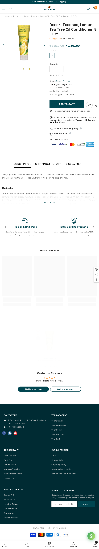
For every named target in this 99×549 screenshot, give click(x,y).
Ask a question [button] (65, 389)
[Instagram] (10, 433)
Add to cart (67, 104)
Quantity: (54, 64)
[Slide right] (93, 227)
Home (7, 16)
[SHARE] (95, 105)
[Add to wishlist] (38, 332)
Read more (49, 202)
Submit (86, 504)
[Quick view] (38, 338)
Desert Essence (63, 81)
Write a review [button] (33, 389)
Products (17, 16)
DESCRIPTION (22, 164)
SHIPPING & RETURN (48, 164)
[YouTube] (15, 433)
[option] (24, 43)
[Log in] (88, 8)
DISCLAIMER (73, 164)
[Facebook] (4, 433)
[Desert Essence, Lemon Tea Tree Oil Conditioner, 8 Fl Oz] (49, 342)
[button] (3, 43)
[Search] (10, 8)
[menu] (3, 8)
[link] (89, 105)
